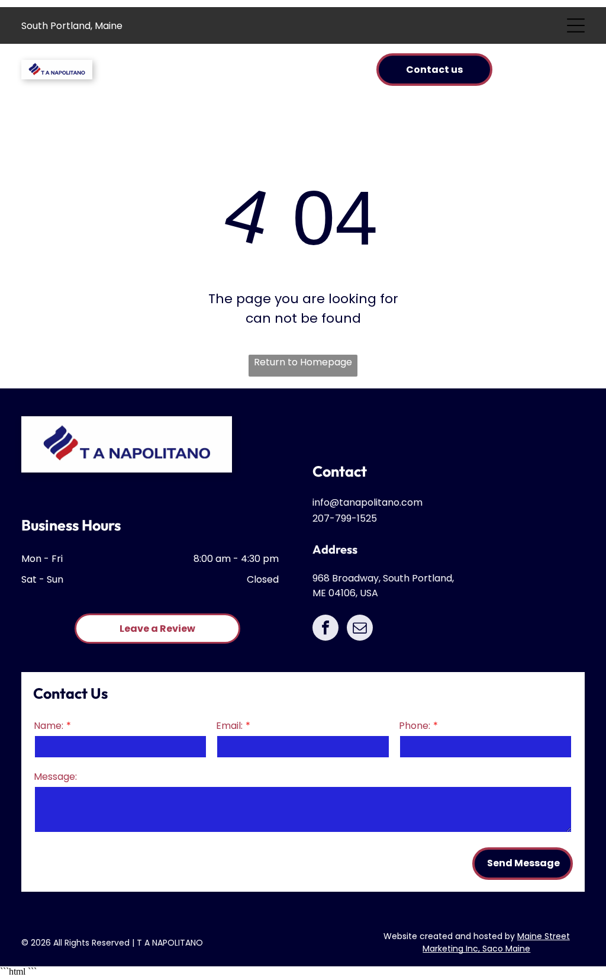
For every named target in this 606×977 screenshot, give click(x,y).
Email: (229, 725)
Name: (48, 725)
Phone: (414, 725)
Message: (55, 776)
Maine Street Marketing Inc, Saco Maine (496, 942)
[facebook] (325, 629)
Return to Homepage (303, 362)
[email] (360, 629)
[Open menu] (576, 25)
